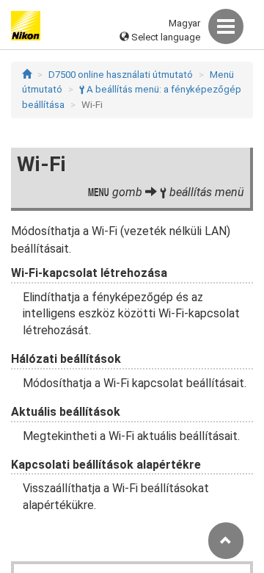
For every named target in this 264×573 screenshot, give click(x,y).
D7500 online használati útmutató (120, 74)
